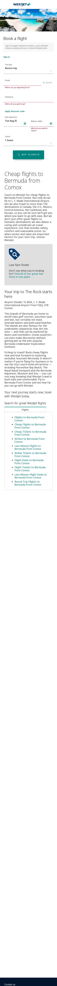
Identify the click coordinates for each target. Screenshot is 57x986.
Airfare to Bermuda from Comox (30, 440)
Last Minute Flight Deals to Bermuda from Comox (31, 476)
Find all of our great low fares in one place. (26, 275)
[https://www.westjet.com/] (21, 6)
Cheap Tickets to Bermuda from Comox (30, 433)
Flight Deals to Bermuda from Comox (29, 461)
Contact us (9, 984)
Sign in (6, 57)
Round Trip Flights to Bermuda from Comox (28, 483)
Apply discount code (14, 111)
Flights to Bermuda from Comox (29, 419)
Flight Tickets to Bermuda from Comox (30, 469)
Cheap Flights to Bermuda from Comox (30, 426)
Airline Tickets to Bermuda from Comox (30, 454)
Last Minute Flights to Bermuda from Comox (28, 447)
